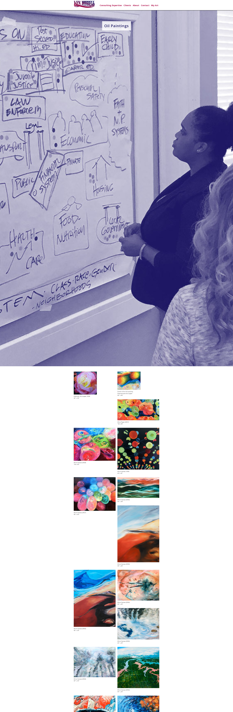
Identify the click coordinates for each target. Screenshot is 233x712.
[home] (84, 5)
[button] (111, 5)
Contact (145, 5)
